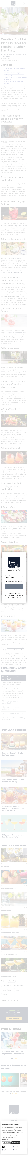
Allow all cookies (16, 1142)
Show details (5, 1139)
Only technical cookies (8, 1143)
